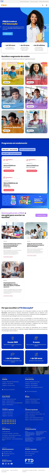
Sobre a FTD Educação (24, 1)
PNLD (4, 5)
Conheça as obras (8, 170)
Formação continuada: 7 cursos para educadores (40, 439)
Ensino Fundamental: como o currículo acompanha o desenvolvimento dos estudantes (12, 246)
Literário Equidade (31, 409)
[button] (46, 5)
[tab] (10, 149)
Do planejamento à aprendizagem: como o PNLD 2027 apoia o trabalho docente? (12, 285)
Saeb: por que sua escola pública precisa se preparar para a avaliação (35, 245)
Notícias (5, 241)
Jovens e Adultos (8, 409)
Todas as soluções (34, 1)
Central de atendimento (43, 1)
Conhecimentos (30, 428)
